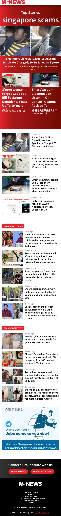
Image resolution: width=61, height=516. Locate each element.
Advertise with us (42, 472)
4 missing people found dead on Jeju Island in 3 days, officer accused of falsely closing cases (41, 276)
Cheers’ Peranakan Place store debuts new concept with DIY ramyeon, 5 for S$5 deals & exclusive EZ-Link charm (41, 359)
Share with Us (18, 472)
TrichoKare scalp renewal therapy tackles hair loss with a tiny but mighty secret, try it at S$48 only (41, 376)
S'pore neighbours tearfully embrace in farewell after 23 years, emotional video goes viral (40, 293)
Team (31, 503)
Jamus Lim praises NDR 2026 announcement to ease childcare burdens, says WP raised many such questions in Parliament (41, 240)
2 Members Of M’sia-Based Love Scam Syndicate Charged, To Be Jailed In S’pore (30, 60)
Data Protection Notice (32, 498)
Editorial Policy (32, 496)
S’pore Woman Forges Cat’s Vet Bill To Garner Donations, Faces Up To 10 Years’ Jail (14, 99)
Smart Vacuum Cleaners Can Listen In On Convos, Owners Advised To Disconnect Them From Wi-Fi (44, 101)
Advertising (31, 492)
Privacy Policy (31, 501)
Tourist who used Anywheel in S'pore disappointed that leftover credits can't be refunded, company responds (41, 258)
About (31, 494)
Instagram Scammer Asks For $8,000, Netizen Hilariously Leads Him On (43, 205)
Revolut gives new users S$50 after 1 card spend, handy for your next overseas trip (41, 339)
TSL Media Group (42, 512)
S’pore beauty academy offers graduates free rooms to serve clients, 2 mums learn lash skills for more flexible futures (42, 394)
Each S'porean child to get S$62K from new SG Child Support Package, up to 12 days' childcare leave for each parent (41, 312)
